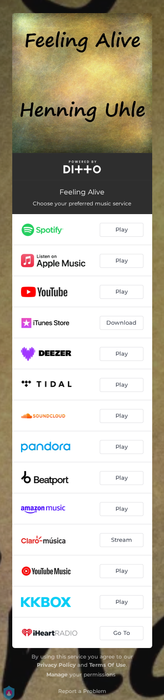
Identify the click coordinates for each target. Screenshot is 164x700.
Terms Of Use (107, 665)
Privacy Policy (56, 665)
